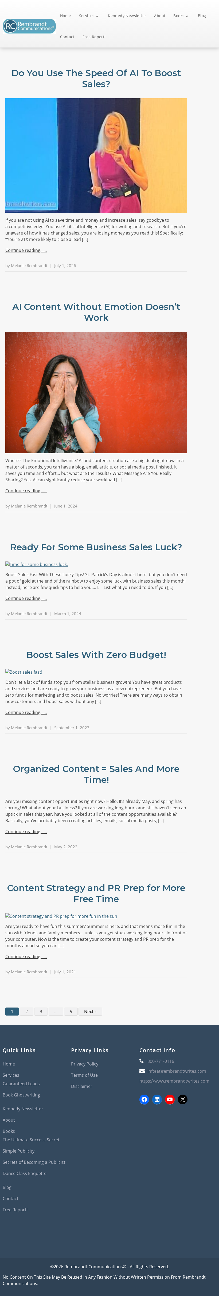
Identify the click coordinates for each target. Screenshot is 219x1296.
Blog (202, 15)
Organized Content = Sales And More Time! (96, 774)
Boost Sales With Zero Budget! (96, 654)
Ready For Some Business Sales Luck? (96, 547)
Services (87, 15)
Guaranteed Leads (21, 1084)
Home (65, 15)
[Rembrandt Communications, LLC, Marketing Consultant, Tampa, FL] (147, 1130)
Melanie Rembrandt (29, 265)
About (159, 15)
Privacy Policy (84, 1064)
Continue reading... (24, 250)
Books (178, 15)
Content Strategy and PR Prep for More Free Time (96, 893)
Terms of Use (84, 1075)
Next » (90, 1011)
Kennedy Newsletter (127, 15)
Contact (67, 36)
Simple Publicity (18, 1151)
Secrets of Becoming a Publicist (34, 1162)
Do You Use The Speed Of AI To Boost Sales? (96, 78)
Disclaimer (81, 1086)
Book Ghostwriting (21, 1095)
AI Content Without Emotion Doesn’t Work (96, 312)
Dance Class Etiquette (24, 1173)
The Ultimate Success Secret (31, 1140)
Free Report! (94, 36)
